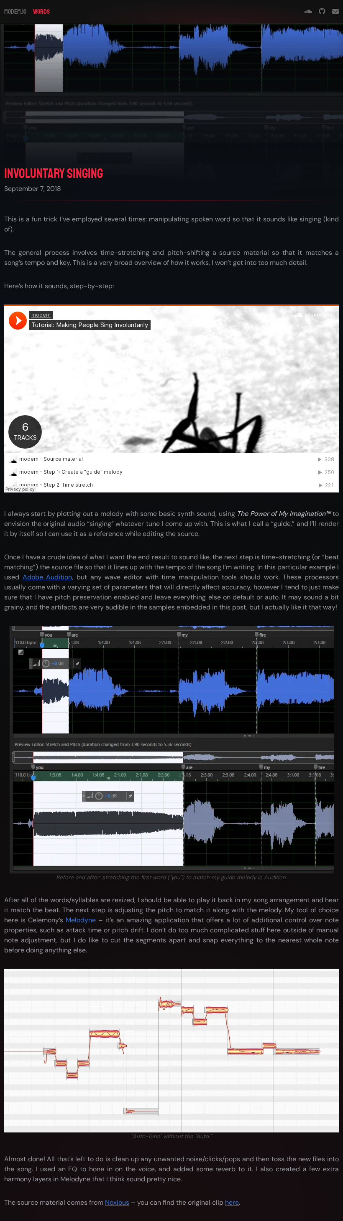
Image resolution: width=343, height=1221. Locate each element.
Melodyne (81, 920)
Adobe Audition (47, 577)
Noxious (117, 1202)
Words (41, 12)
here (232, 1202)
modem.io (15, 12)
